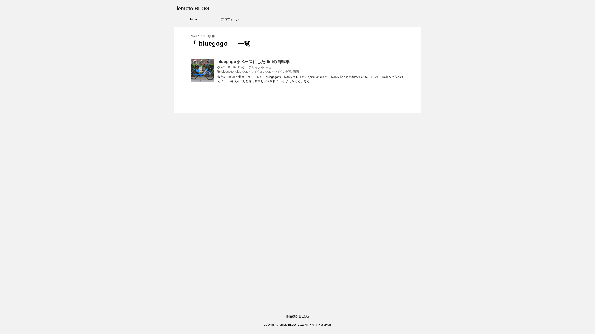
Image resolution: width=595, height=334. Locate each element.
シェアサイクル (253, 67)
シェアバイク (274, 71)
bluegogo (227, 71)
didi (237, 71)
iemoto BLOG (193, 8)
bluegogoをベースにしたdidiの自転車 (253, 61)
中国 (269, 67)
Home (193, 19)
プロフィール (230, 19)
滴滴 (296, 71)
